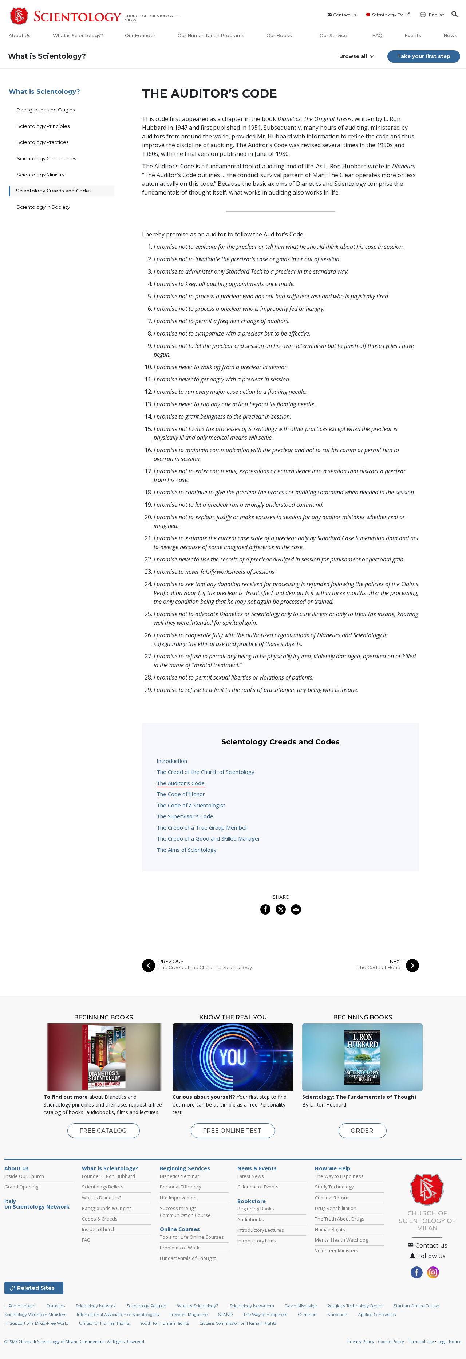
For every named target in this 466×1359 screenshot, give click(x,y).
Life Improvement (179, 1197)
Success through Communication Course (185, 1211)
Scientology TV (387, 14)
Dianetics (55, 1305)
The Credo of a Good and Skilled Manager (208, 838)
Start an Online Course (416, 1305)
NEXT (396, 961)
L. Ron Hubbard (20, 1305)
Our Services (335, 35)
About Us (20, 35)
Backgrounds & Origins (107, 1208)
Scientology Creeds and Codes (54, 190)
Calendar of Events (258, 1186)
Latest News (250, 1176)
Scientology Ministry (40, 174)
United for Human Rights (104, 1323)
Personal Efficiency (180, 1186)
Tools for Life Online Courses (192, 1237)
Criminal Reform (332, 1197)
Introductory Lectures (260, 1230)
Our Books (279, 35)
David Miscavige (301, 1305)
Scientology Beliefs (102, 1186)
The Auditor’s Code (181, 783)
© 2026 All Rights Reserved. (74, 1341)
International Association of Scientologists (118, 1314)
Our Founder (140, 35)
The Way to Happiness (339, 1176)
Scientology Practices (42, 142)
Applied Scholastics (377, 1314)
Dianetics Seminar (179, 1176)
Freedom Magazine (188, 1314)
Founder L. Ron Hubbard (108, 1176)
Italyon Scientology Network (37, 1204)
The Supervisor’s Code (185, 816)
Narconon (337, 1314)
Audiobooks (250, 1219)
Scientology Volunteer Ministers (35, 1314)
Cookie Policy (391, 1341)
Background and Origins (46, 110)
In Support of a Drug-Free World (36, 1323)
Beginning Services (185, 1168)
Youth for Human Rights (164, 1323)
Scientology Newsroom (251, 1305)
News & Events (257, 1168)
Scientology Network (95, 1305)
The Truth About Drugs (339, 1218)
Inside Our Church (24, 1176)
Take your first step (423, 56)
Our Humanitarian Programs (211, 35)
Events (412, 35)
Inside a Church (99, 1229)
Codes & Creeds (100, 1218)
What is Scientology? (78, 35)
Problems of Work (180, 1247)
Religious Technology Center (355, 1305)
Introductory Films (256, 1240)
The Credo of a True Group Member (202, 827)
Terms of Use (421, 1341)
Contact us (344, 14)
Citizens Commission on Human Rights (238, 1323)
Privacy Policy (360, 1341)
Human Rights (330, 1229)
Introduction (172, 760)
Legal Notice (450, 1341)
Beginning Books (255, 1208)
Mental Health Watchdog (341, 1240)
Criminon (307, 1314)
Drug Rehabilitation (335, 1208)
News (450, 35)
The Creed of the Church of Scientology (205, 771)
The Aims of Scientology (187, 849)
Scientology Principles (43, 126)
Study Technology (334, 1186)
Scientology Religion (146, 1305)
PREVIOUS (171, 961)
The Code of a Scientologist (191, 805)
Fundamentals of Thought (188, 1258)
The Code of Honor (181, 794)
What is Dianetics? (101, 1197)
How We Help (332, 1168)
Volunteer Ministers (336, 1250)
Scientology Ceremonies (46, 158)
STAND (225, 1314)
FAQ (377, 35)
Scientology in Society (43, 207)
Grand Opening (21, 1186)
